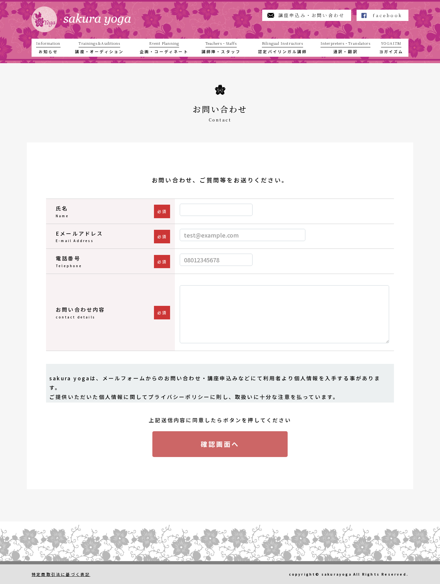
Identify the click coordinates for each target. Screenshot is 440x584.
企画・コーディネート (164, 47)
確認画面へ (220, 444)
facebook (387, 15)
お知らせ (48, 47)
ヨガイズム (391, 47)
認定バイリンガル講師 (282, 47)
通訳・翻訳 (345, 47)
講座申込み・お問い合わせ (311, 15)
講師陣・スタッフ (221, 47)
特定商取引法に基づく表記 (61, 574)
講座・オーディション (99, 47)
